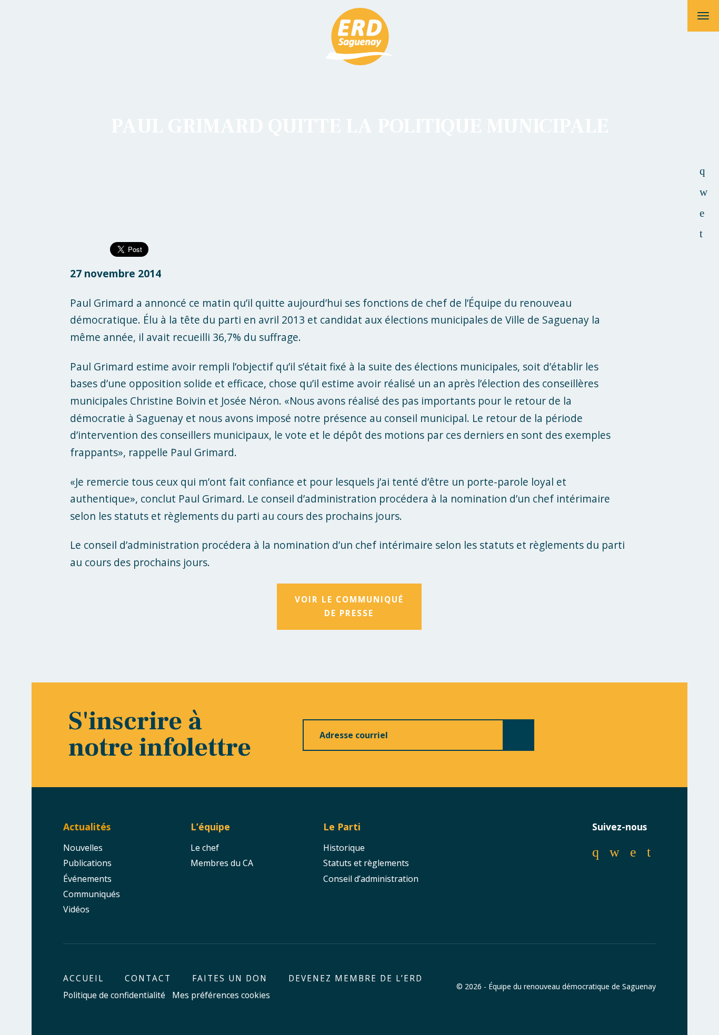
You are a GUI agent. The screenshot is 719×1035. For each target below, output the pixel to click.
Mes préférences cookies (221, 995)
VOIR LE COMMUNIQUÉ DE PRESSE (349, 606)
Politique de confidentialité (114, 995)
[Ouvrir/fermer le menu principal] (703, 16)
